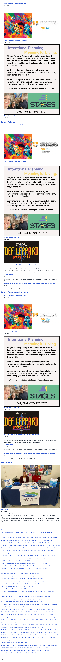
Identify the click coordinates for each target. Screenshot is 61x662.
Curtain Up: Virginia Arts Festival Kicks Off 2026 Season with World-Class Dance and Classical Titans (25, 553)
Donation (46, 558)
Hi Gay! (39, 583)
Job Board (40, 591)
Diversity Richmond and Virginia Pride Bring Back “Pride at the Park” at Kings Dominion (22, 558)
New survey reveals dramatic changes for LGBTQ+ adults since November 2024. (20, 604)
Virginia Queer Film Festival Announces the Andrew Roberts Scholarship (31, 647)
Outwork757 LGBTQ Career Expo (16, 611)
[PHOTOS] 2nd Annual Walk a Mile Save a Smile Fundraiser (15, 530)
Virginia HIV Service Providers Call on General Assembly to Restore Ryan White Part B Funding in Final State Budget (29, 645)
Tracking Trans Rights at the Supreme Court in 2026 (13, 640)
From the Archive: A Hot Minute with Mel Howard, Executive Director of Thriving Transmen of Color (24, 563)
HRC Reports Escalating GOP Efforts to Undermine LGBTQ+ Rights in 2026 (19, 591)
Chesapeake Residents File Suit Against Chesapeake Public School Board (31, 542)
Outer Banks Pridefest (46, 604)
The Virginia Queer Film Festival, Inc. (20, 634)
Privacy (55, 614)
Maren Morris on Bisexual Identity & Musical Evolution (29, 599)
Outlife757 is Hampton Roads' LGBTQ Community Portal (20, 606)
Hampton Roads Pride (38, 578)
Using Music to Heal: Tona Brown (19, 642)
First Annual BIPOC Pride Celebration (23, 560)
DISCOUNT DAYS (52, 555)
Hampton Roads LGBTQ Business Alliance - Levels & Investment (16, 578)
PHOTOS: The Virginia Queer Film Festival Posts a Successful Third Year (18, 614)
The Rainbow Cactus (53, 632)
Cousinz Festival (50, 550)
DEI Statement (54, 553)
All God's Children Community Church (17, 537)
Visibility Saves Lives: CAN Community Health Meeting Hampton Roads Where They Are (22, 650)
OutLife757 (3, 606)
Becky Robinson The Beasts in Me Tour (10, 540)
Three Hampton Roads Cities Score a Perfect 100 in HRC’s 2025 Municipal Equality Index (34, 637)
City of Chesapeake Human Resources (10, 547)
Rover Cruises (9, 619)
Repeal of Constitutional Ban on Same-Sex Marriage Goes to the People (34, 617)
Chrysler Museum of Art (41, 545)
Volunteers (47, 650)
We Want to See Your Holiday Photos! (29, 652)
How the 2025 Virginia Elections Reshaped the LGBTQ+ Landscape (17, 588)
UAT (35, 640)
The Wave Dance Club (54, 634)
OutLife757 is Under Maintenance (37, 609)
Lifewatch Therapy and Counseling (9, 596)
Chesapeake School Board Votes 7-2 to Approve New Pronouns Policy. (18, 545)
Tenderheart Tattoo (34, 627)
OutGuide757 (55, 604)
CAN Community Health (46, 540)
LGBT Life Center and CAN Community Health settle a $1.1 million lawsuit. (27, 594)
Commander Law (32, 550)
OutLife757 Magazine (51, 609)
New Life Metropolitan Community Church (11, 601)
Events (50, 558)
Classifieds (24, 550)
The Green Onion (34, 632)
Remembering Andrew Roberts (8, 617)
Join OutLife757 (5, 594)
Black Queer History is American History (30, 540)
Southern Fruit (4, 622)
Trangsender (30, 640)
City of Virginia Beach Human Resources (49, 547)
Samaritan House (26, 619)
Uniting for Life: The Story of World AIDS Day (47, 640)
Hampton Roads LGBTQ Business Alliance (11, 576)
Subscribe (26, 627)
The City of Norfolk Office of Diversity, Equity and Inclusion (46, 629)
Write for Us (42, 652)
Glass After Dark (53, 565)
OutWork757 (4, 611)
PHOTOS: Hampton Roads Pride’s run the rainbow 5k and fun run (40, 611)
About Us (49, 535)
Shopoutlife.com (44, 619)
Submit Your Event (18, 627)
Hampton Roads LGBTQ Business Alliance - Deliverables (35, 576)
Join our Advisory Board (49, 591)
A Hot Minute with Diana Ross (8, 535)
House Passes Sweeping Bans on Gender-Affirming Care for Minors (17, 586)
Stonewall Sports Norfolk (51, 624)
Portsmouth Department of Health (45, 614)
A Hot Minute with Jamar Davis (23, 535)
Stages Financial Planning (15, 622)
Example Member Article (7, 560)
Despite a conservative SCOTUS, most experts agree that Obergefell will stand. (20, 555)
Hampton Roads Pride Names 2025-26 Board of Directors (15, 581)
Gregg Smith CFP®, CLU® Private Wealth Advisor (13, 568)
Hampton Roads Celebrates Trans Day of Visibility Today (14, 571)
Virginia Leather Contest (7, 647)
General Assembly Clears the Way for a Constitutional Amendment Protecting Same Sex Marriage (24, 565)
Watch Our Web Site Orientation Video (10, 652)
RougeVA (54, 617)
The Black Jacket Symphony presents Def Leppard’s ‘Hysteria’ (16, 629)
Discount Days (43, 555)
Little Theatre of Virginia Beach (43, 596)
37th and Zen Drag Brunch (49, 532)
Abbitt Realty (35, 535)
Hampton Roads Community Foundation (10, 573)
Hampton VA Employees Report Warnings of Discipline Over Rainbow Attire (19, 583)
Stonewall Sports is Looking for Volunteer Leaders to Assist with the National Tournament (22, 624)
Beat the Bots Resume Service (34, 537)
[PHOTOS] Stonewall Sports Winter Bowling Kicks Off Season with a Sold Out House (21, 532)
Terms (41, 627)
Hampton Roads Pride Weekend (37, 581)
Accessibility (55, 535)
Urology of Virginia (5, 642)
